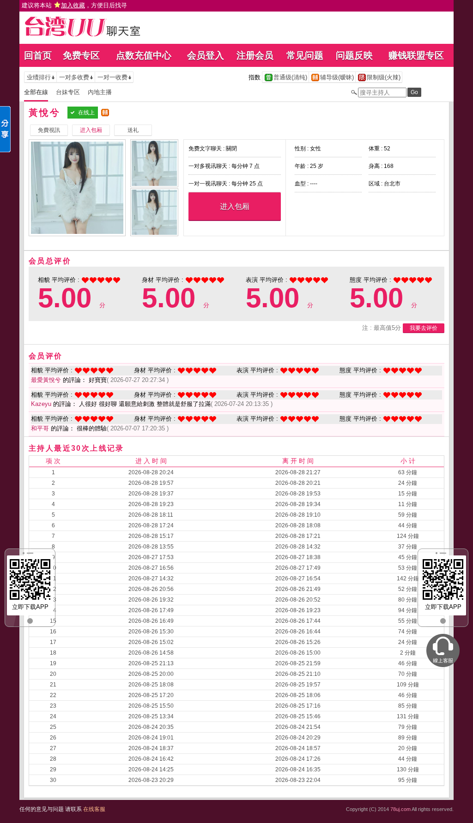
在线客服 (94, 809)
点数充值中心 (143, 55)
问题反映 (354, 55)
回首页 (38, 55)
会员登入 (205, 55)
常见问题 (304, 55)
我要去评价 (423, 328)
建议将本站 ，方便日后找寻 (74, 5)
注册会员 (254, 55)
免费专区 (81, 55)
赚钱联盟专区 (416, 55)
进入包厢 (234, 206)
